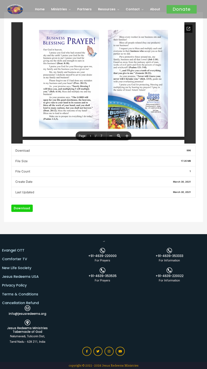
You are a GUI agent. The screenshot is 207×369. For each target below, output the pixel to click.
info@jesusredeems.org (27, 314)
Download (22, 208)
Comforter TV (14, 258)
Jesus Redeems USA (20, 276)
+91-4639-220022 (169, 276)
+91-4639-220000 (102, 256)
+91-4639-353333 (169, 256)
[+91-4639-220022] (169, 270)
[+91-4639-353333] (169, 250)
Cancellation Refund (20, 302)
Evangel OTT (13, 250)
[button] (182, 9)
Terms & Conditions (20, 294)
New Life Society (16, 267)
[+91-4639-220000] (102, 250)
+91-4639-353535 (102, 276)
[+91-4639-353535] (102, 270)
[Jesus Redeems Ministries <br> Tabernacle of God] (27, 322)
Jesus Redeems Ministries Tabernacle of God (27, 330)
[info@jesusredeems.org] (27, 308)
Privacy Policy (14, 285)
